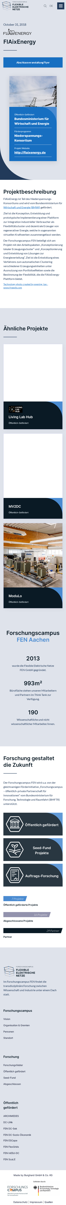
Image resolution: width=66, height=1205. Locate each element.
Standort (8, 1037)
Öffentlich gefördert (14, 1071)
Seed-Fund (9, 1077)
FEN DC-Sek (10, 1128)
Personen (8, 1031)
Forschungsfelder (13, 1065)
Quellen (49, 1202)
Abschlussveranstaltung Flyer (33, 62)
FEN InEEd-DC (11, 1153)
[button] (50, 6)
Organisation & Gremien (16, 1025)
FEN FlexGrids (11, 1146)
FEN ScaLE (9, 1159)
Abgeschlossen (12, 1084)
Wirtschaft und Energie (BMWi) (21, 207)
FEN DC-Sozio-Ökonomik (17, 1134)
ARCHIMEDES (11, 1115)
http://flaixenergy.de (30, 152)
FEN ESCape (10, 1140)
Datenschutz (20, 1202)
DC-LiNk (8, 1122)
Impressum (36, 1202)
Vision (6, 1019)
